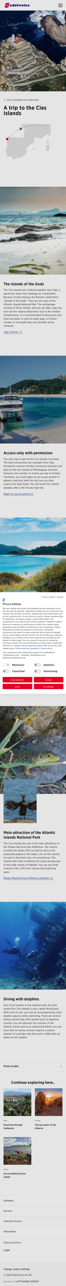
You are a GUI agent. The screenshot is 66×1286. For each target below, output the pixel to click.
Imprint (60, 597)
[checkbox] (37, 665)
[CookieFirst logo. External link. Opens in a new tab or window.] (4, 600)
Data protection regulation (27, 648)
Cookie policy (46, 648)
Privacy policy (48, 597)
